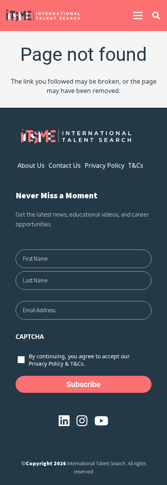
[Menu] (138, 15)
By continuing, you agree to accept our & (79, 360)
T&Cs (135, 165)
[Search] (156, 15)
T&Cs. (77, 363)
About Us (31, 165)
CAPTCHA (30, 336)
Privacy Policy (104, 165)
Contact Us (65, 165)
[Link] (55, 15)
